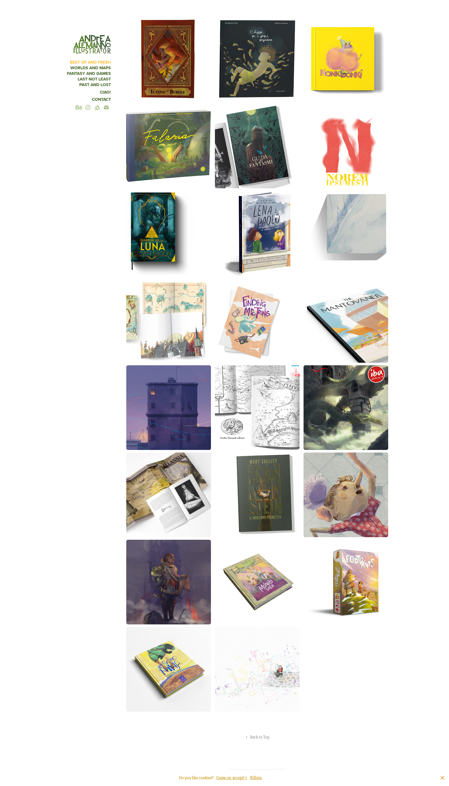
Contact (101, 99)
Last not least (94, 79)
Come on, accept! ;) (231, 777)
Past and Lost (95, 85)
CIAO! (105, 92)
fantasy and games (89, 73)
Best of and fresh (90, 62)
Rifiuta (256, 777)
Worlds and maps (90, 68)
